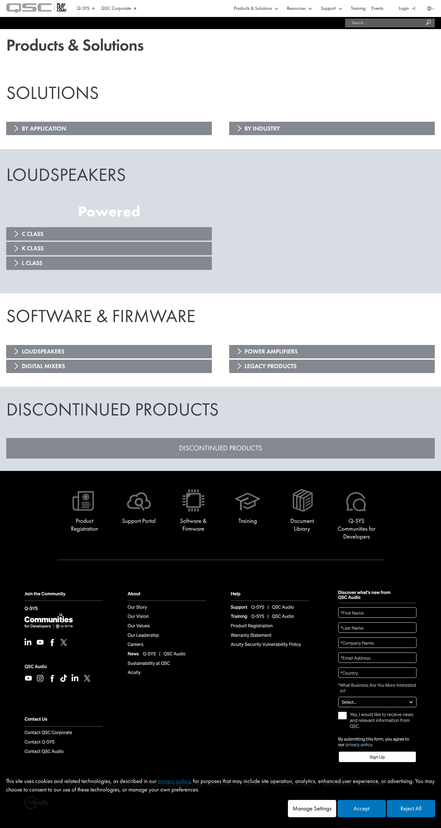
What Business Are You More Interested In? (377, 688)
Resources (296, 8)
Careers (135, 645)
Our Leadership (143, 635)
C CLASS (33, 234)
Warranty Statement (251, 635)
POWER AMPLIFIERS (271, 351)
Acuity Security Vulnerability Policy (266, 645)
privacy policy (359, 744)
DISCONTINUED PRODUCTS (220, 448)
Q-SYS (31, 609)
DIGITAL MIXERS (43, 366)
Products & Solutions (253, 8)
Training (358, 8)
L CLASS (32, 263)
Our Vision (138, 616)
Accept (362, 808)
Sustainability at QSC (149, 663)
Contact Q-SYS (39, 742)
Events (377, 8)
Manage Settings (311, 808)
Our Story (137, 607)
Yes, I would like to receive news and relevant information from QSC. (381, 720)
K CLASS (33, 248)
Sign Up (377, 757)
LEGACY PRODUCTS (270, 366)
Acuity (134, 673)
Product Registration (252, 626)
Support (328, 8)
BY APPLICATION (44, 129)
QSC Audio (35, 667)
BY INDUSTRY (262, 129)
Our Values (139, 626)
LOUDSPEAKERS (43, 351)
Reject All (411, 808)
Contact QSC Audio (44, 752)
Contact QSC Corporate (48, 733)
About (134, 594)
